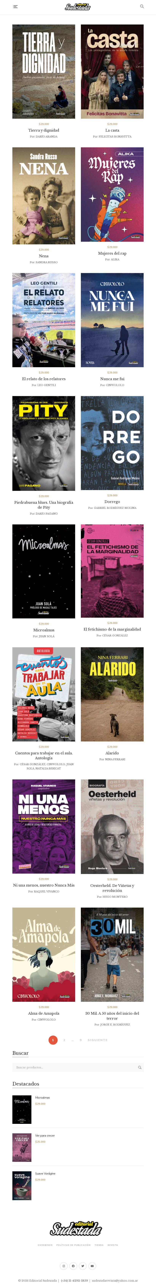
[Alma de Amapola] (43, 955)
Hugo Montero (115, 896)
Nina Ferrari (115, 759)
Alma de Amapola (43, 1013)
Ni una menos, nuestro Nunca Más (44, 885)
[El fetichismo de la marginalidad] (112, 571)
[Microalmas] (43, 571)
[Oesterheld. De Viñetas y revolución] (112, 826)
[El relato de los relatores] (43, 320)
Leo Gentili (46, 385)
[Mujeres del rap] (112, 194)
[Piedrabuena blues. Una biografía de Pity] (43, 443)
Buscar (140, 1067)
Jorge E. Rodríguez (115, 1024)
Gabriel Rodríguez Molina (115, 508)
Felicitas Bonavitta (115, 136)
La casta (112, 130)
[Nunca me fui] (112, 320)
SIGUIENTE (98, 1040)
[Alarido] (112, 694)
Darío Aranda (46, 136)
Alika (115, 259)
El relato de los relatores (44, 379)
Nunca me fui (112, 379)
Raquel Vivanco (46, 891)
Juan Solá (46, 636)
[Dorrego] (112, 443)
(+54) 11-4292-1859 (74, 1280)
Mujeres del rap (112, 253)
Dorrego (112, 502)
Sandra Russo (47, 262)
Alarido (112, 753)
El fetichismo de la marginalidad (112, 629)
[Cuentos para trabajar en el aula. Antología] (43, 694)
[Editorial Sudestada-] (78, 6)
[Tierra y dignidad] (43, 71)
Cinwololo (115, 385)
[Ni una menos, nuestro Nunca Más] (43, 826)
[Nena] (43, 195)
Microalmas (43, 630)
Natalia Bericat (48, 768)
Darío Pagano (47, 513)
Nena (44, 256)
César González (115, 635)
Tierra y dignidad (43, 130)
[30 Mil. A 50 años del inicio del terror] (112, 955)
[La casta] (112, 71)
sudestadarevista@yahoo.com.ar (115, 1280)
